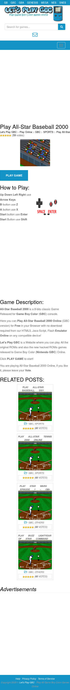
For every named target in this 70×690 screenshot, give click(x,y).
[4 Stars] (8, 135)
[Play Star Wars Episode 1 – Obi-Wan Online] (35, 505)
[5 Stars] (10, 135)
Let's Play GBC (8, 132)
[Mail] (35, 34)
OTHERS (39, 522)
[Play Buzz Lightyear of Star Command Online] (35, 554)
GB (6, 2)
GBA (21, 2)
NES (53, 2)
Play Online (26, 132)
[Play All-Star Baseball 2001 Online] (35, 406)
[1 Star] (1, 135)
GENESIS (32, 2)
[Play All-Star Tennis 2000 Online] (35, 455)
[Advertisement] (35, 87)
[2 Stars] (3, 135)
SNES (62, 2)
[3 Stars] (5, 135)
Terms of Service (46, 678)
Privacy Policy (29, 678)
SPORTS (48, 132)
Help (17, 678)
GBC (13, 2)
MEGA (44, 2)
